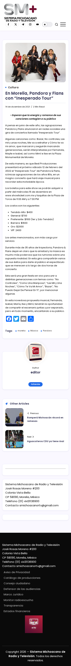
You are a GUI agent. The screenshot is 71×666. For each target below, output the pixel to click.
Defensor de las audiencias (22, 589)
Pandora (47, 330)
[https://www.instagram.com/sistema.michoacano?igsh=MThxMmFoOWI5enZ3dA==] (30, 24)
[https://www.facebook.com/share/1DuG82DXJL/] (8, 24)
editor (35, 372)
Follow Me (35, 384)
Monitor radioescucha (18, 600)
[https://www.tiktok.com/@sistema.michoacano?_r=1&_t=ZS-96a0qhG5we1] (23, 24)
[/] (16, 24)
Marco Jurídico (13, 594)
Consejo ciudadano (17, 583)
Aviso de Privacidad (17, 572)
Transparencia (13, 605)
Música (34, 330)
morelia (21, 330)
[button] (47, 24)
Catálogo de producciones (22, 578)
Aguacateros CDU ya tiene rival (45, 441)
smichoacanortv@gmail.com (39, 505)
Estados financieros (17, 611)
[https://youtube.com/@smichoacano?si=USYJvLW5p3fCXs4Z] (37, 24)
